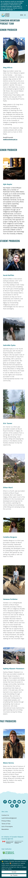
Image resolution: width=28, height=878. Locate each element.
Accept (14, 872)
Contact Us (5, 815)
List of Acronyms (7, 826)
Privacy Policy (6, 821)
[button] (25, 15)
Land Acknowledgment (9, 818)
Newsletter (5, 829)
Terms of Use (6, 823)
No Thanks (14, 875)
